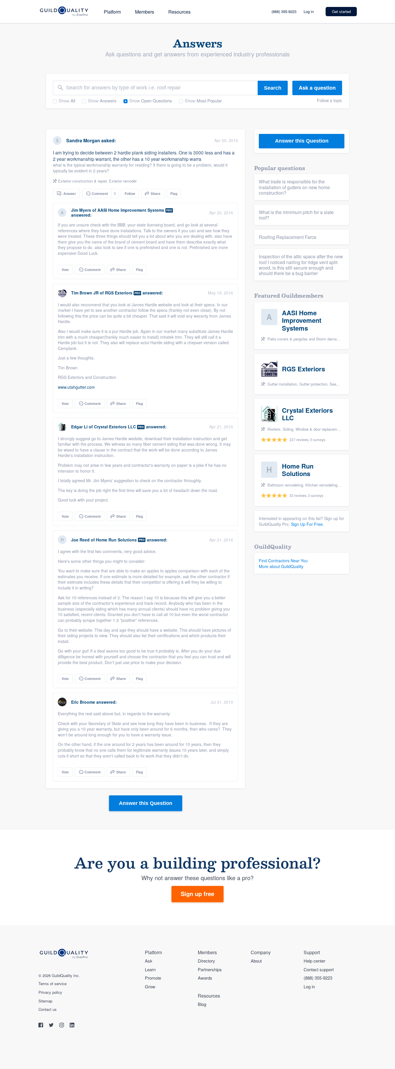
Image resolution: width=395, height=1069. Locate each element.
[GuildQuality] (63, 11)
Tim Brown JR (85, 293)
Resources (179, 11)
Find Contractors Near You (283, 560)
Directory (206, 961)
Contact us (47, 1009)
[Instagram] (62, 1026)
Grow (150, 986)
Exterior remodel (122, 181)
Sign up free (197, 893)
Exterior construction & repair (82, 181)
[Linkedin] (72, 1026)
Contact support (319, 969)
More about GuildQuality (281, 566)
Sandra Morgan (83, 140)
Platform (112, 11)
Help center (314, 961)
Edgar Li (79, 427)
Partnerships (210, 969)
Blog (202, 1004)
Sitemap (45, 1001)
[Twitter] (52, 1026)
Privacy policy (50, 992)
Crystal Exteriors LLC (115, 427)
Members (144, 11)
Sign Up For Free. (307, 524)
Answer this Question (145, 803)
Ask (148, 961)
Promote (153, 978)
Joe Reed (80, 540)
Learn (150, 969)
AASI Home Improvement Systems (130, 210)
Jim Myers (81, 210)
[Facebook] (41, 1026)
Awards (205, 978)
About (256, 961)
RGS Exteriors (118, 293)
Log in (309, 11)
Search (272, 88)
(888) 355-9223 (284, 11)
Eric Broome (83, 702)
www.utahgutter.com (76, 387)
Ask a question (317, 87)
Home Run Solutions (116, 540)
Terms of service (52, 983)
